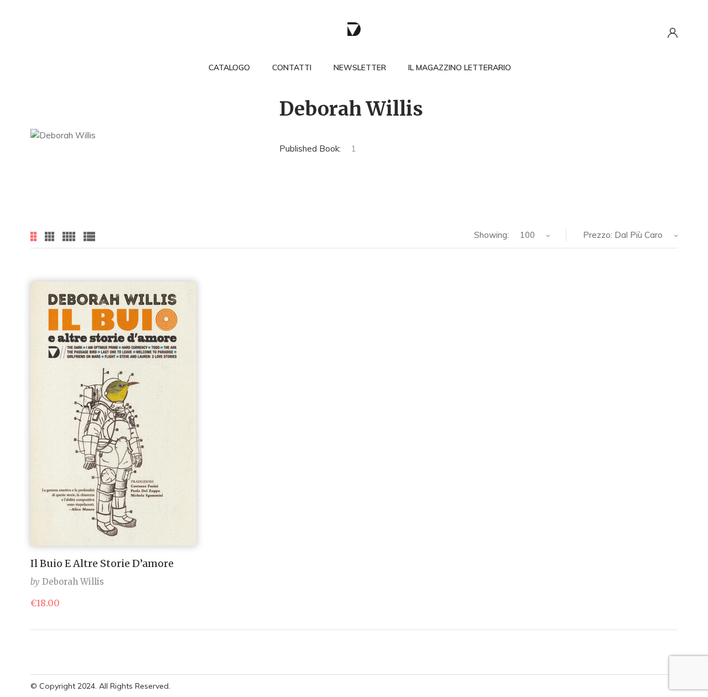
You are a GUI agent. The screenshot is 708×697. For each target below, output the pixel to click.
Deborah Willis (73, 581)
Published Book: (310, 148)
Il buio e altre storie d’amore (102, 563)
